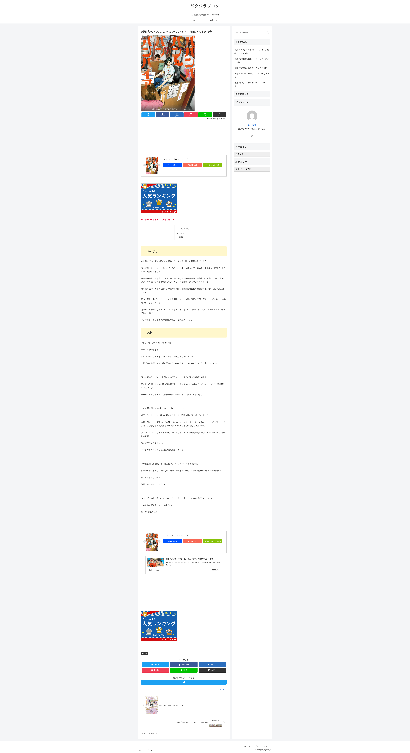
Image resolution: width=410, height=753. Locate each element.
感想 (181, 237)
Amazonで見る (172, 165)
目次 (181, 228)
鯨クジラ (252, 125)
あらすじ (182, 233)
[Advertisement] (184, 136)
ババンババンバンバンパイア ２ (175, 159)
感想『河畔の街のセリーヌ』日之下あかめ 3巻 (251, 60)
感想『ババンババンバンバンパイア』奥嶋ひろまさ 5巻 (251, 51)
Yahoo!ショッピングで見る (213, 165)
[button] (268, 32)
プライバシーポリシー (262, 746)
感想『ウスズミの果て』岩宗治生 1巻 (250, 68)
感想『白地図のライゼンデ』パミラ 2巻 (251, 84)
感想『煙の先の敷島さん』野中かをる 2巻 (251, 75)
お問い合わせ (248, 746)
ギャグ (145, 653)
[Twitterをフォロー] (184, 682)
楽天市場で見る (192, 165)
